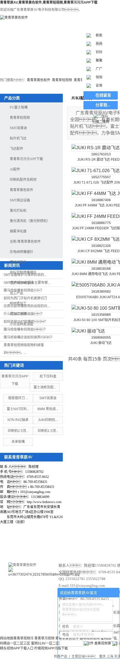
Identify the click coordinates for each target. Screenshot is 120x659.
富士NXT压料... (18, 409)
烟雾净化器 (18, 231)
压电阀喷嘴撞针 (21, 252)
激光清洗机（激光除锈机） (30, 221)
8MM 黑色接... (47, 409)
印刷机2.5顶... (18, 431)
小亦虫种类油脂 (21, 324)
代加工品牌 (18, 314)
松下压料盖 (48, 376)
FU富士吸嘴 (19, 107)
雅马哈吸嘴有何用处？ (25, 329)
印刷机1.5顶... (48, 431)
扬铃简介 (64, 544)
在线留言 (103, 95)
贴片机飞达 (18, 138)
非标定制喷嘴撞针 (23, 273)
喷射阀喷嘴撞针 (21, 283)
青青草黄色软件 (38, 80)
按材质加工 (18, 304)
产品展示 (94, 544)
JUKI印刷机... (48, 420)
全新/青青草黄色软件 (25, 242)
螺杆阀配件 (18, 262)
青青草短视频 (62, 80)
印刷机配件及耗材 (23, 180)
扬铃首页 (17, 59)
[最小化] (113, 593)
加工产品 (16, 293)
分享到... (103, 105)
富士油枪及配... (44, 387)
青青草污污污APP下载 (26, 159)
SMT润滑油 (18, 128)
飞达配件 (16, 149)
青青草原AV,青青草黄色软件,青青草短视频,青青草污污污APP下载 (48, 2)
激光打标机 (50, 59)
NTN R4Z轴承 (18, 420)
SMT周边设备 (20, 200)
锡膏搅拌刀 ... (18, 398)
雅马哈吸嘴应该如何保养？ (29, 337)
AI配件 (15, 169)
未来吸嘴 (18, 442)
